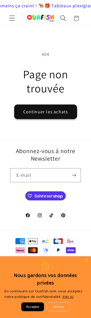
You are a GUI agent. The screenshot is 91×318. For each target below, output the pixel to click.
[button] (12, 18)
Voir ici (68, 296)
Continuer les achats (45, 112)
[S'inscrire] (74, 175)
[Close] (86, 260)
